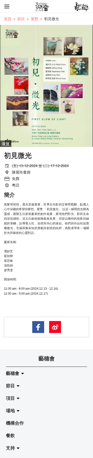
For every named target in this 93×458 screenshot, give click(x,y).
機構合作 (15, 423)
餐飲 (10, 435)
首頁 (7, 18)
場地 (11, 410)
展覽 (34, 18)
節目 (21, 18)
